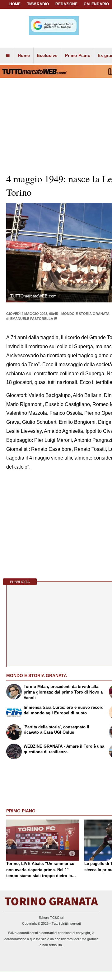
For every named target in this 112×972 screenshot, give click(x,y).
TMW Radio (38, 4)
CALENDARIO (96, 4)
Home (15, 4)
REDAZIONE (66, 4)
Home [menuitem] (24, 55)
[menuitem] (7, 55)
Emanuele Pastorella (31, 318)
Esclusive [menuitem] (47, 55)
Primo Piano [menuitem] (78, 55)
